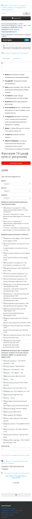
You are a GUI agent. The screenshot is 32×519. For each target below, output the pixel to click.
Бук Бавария (17, 415)
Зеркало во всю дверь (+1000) (16, 239)
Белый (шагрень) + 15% (14, 362)
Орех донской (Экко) (15, 436)
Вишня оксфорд (21, 408)
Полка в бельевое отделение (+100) (14, 281)
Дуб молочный (20, 376)
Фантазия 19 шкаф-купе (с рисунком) (16, 477)
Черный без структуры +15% (16, 441)
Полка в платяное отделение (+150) (14, 276)
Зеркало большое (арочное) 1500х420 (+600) (15, 331)
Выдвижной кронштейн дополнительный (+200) (11, 346)
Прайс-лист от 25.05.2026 (10, 513)
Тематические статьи (8, 508)
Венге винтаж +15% (15, 430)
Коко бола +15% (21, 388)
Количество (5, 446)
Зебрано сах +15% (23, 391)
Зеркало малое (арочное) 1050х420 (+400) (17, 323)
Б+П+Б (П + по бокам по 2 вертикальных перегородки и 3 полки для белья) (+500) (16, 229)
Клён (12, 379)
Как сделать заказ (7, 515)
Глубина (4, 195)
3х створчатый (16, 461)
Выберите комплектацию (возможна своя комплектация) (14, 203)
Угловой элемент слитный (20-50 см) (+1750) (15, 249)
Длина (3, 181)
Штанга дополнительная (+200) (17, 336)
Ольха (12, 398)
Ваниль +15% (18, 369)
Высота (3, 188)
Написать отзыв (23, 455)
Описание (6, 58)
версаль (4, 463)
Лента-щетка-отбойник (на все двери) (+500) (15, 259)
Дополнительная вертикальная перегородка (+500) (13, 314)
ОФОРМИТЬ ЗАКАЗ (16, 163)
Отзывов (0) (17, 58)
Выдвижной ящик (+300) (16, 269)
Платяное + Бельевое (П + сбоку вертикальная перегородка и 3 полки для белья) (16, 216)
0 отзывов (13, 455)
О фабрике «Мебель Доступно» (12, 510)
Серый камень (20, 366)
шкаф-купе (7, 461)
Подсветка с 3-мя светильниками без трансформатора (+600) (15, 290)
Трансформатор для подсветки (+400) (15, 306)
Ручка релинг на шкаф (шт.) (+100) (14, 265)
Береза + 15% (18, 373)
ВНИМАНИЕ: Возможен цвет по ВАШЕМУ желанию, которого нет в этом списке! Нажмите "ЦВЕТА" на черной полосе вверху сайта (15, 354)
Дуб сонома (17, 412)
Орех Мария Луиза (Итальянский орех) (16, 405)
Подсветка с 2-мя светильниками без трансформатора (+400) (15, 299)
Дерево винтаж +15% (16, 425)
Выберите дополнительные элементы (14, 234)
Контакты (4, 517)
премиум (11, 463)
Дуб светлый (18, 394)
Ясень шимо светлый (15, 384)
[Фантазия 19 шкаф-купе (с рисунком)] (16, 53)
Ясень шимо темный (15, 419)
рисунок (25, 461)
